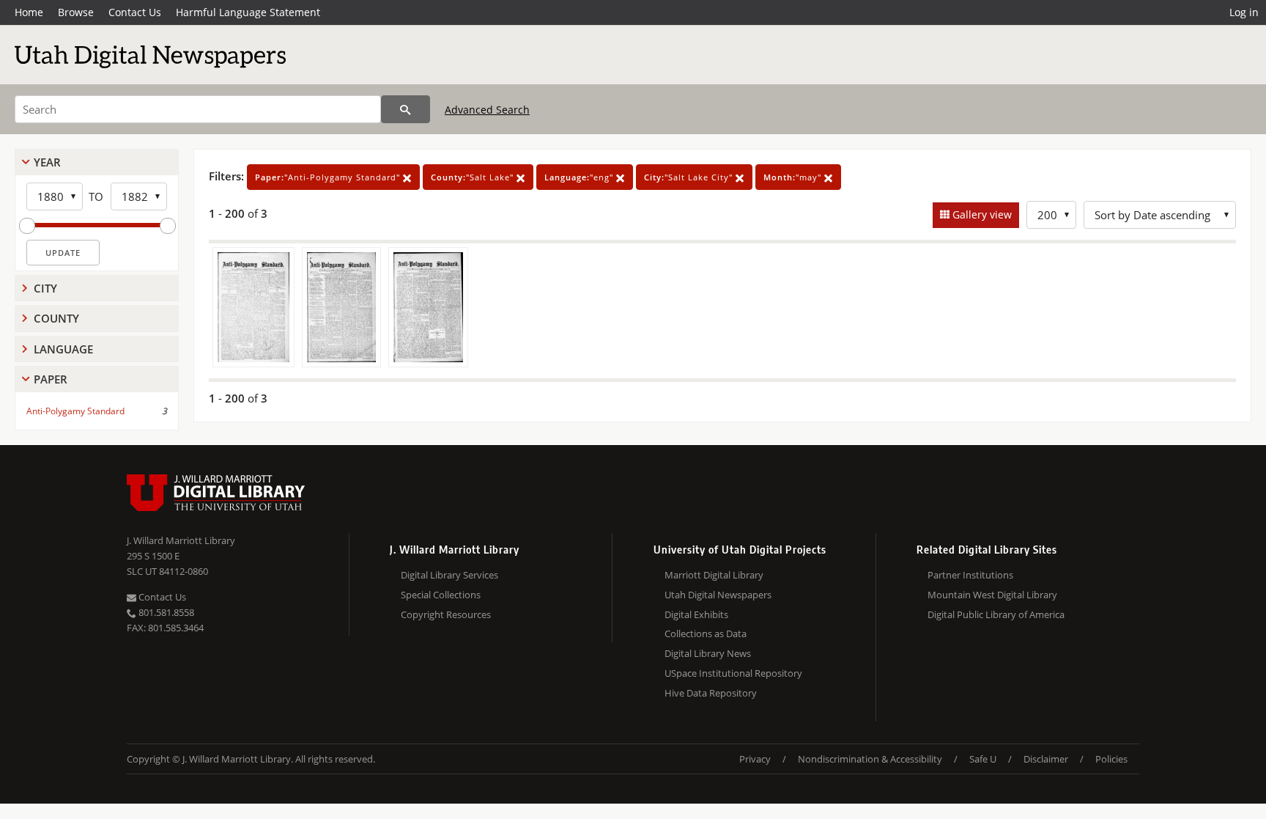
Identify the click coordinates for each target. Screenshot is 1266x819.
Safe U (982, 758)
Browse (76, 12)
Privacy (755, 758)
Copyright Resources (446, 614)
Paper (50, 379)
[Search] (405, 109)
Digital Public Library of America (996, 614)
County (56, 318)
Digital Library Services (449, 574)
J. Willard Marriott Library (181, 540)
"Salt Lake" (474, 177)
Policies (1111, 758)
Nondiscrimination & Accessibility (870, 758)
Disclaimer (1045, 758)
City (45, 288)
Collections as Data (706, 633)
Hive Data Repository (711, 692)
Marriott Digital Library (714, 574)
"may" (793, 177)
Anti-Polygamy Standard (75, 411)
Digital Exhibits (696, 614)
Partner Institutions (970, 574)
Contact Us (134, 12)
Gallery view (980, 214)
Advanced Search (487, 110)
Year (47, 162)
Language (63, 349)
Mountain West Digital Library (992, 594)
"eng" (580, 177)
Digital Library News (708, 653)
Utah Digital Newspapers (718, 594)
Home (29, 12)
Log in (1244, 12)
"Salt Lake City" (690, 177)
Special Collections (441, 594)
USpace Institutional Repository (733, 673)
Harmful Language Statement (248, 12)
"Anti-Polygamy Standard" (329, 177)
